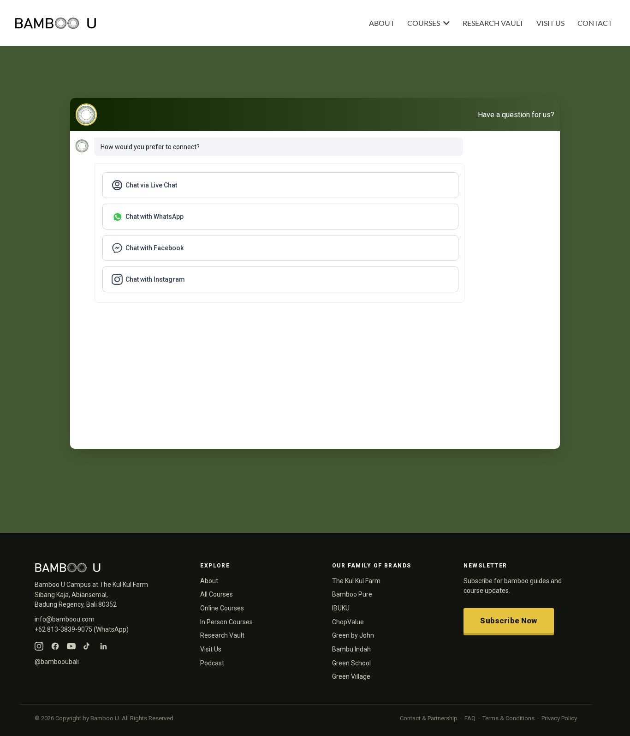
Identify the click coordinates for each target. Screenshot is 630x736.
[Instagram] (39, 646)
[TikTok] (87, 646)
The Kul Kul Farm (356, 581)
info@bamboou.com (65, 619)
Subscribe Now (508, 620)
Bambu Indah (351, 649)
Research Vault (222, 635)
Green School (351, 663)
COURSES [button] (424, 22)
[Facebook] (55, 646)
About (209, 581)
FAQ (469, 718)
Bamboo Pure (352, 594)
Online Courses (222, 608)
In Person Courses (226, 622)
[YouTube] (71, 646)
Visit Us (210, 649)
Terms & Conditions (508, 718)
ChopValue (348, 622)
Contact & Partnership (429, 718)
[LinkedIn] (103, 646)
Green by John (353, 635)
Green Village (351, 676)
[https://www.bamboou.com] (164, 23)
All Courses (216, 594)
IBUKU (341, 608)
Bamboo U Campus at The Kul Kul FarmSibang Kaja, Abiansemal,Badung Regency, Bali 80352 (91, 594)
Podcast (212, 663)
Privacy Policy (559, 718)
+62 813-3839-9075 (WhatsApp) (82, 629)
